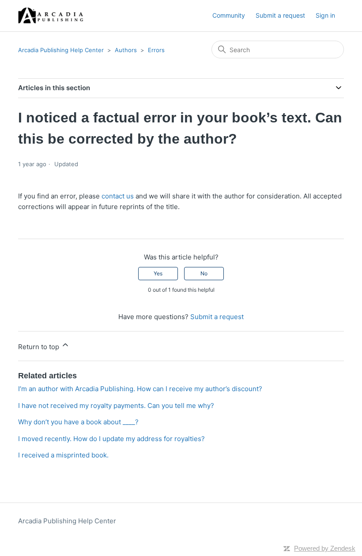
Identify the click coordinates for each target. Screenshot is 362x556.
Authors (126, 49)
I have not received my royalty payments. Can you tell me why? (116, 405)
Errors (156, 49)
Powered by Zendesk (324, 548)
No (203, 273)
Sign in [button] (325, 15)
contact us (119, 196)
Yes (158, 273)
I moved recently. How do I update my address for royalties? (111, 438)
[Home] (50, 16)
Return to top (39, 347)
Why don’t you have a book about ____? (78, 422)
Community (228, 15)
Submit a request (280, 15)
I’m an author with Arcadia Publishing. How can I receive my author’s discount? (140, 389)
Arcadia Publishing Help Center (61, 49)
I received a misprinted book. (63, 455)
